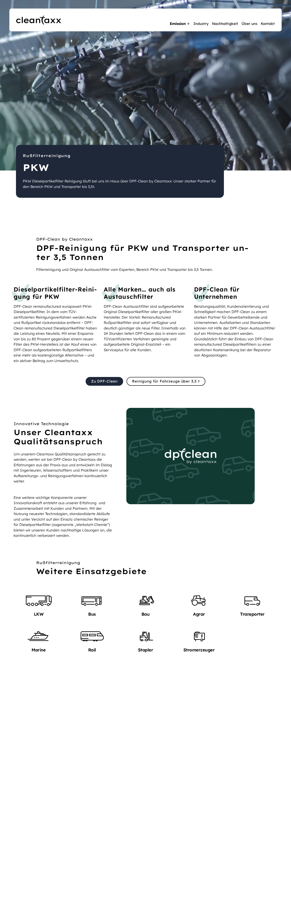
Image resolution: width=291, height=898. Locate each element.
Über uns (249, 23)
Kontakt (268, 23)
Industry (201, 23)
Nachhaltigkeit (225, 23)
